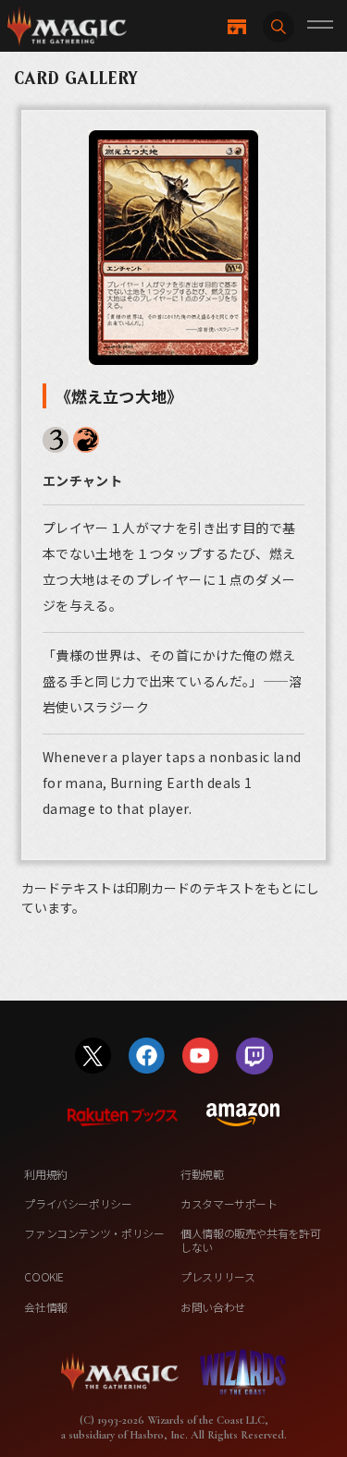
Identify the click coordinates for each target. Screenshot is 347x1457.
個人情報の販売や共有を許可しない (250, 1239)
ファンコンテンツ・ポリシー (94, 1233)
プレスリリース (217, 1276)
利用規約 (46, 1174)
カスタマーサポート (229, 1203)
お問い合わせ (212, 1307)
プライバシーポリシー (77, 1203)
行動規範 (202, 1174)
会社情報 (46, 1307)
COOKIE (44, 1276)
